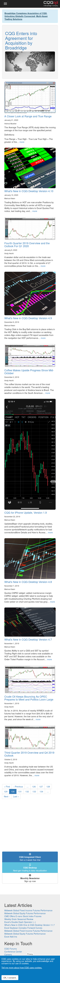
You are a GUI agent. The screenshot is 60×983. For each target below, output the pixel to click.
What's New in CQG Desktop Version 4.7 (28, 639)
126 (34, 786)
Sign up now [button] (30, 880)
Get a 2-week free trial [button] (30, 858)
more (22, 141)
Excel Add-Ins (10, 936)
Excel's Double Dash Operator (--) (20, 922)
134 (42, 791)
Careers (8, 954)
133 (34, 791)
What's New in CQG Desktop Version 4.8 (28, 582)
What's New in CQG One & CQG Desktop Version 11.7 (29, 924)
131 (20, 791)
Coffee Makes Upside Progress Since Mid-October (29, 371)
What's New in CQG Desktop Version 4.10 (28, 191)
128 (48, 786)
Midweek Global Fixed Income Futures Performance (28, 910)
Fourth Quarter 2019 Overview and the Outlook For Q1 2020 (27, 244)
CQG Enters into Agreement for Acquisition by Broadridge (21, 40)
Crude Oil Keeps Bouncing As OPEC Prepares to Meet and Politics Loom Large (28, 698)
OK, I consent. (9, 977)
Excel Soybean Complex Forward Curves (23, 927)
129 (6, 791)
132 (27, 791)
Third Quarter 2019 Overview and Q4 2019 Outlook (29, 754)
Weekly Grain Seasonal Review (18, 919)
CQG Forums (10, 948)
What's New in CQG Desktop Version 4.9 (28, 318)
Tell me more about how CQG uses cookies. (21, 967)
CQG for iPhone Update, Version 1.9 (25, 512)
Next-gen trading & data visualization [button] (30, 869)
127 (41, 786)
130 (13, 792)
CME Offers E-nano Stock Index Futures (22, 916)
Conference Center (13, 951)
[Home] (51, 3)
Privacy (30, 954)
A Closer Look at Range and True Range (28, 116)
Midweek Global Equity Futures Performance (25, 913)
